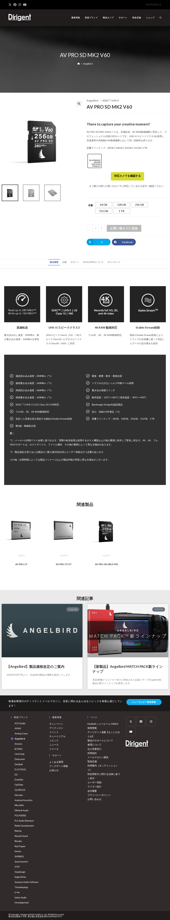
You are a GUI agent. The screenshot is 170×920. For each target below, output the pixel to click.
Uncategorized (22, 902)
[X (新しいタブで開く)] (10, 4)
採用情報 (92, 728)
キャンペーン (56, 723)
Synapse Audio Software (26, 882)
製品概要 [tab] (54, 262)
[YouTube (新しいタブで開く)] (24, 4)
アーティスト (56, 728)
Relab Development (24, 825)
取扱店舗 (92, 761)
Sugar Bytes (20, 877)
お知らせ (54, 770)
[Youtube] (130, 731)
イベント (54, 732)
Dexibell (19, 764)
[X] (130, 721)
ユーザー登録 (94, 782)
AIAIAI (18, 728)
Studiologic (20, 872)
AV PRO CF (21, 564)
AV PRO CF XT (64, 564)
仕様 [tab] (64, 262)
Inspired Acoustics (23, 800)
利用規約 (92, 753)
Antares (18, 743)
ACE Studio (20, 723)
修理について (94, 744)
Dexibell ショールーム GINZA (102, 723)
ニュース (54, 744)
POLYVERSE (20, 815)
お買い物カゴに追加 (124, 228)
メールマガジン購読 (97, 757)
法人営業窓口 (94, 748)
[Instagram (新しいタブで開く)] (19, 4)
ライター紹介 (94, 786)
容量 (90, 205)
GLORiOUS (20, 790)
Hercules (19, 795)
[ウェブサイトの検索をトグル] (160, 17)
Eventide (19, 779)
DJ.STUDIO (20, 769)
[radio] (103, 204)
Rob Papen (20, 846)
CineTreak (20, 754)
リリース (54, 748)
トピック (54, 740)
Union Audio (21, 897)
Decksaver (20, 759)
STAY (17, 866)
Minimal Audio (22, 810)
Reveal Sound (21, 836)
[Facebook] (140, 721)
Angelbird (88, 63)
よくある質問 (56, 761)
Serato (18, 851)
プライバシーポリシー (99, 795)
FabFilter (19, 784)
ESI (16, 774)
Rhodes (18, 841)
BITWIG (19, 749)
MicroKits (19, 805)
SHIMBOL (19, 856)
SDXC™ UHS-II (111, 100)
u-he (17, 892)
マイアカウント (154, 4)
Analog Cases (21, 733)
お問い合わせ (94, 799)
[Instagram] (151, 721)
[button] (79, 103)
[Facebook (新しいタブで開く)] (14, 4)
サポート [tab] (74, 262)
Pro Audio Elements (24, 820)
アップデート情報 (58, 766)
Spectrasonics (21, 861)
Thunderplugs (21, 887)
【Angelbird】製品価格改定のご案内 (35, 666)
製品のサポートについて (100, 740)
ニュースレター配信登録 (144, 702)
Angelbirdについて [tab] (93, 262)
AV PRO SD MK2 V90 (106, 564)
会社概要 (92, 790)
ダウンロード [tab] (113, 262)
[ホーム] (78, 63)
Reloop (18, 830)
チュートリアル (57, 736)
